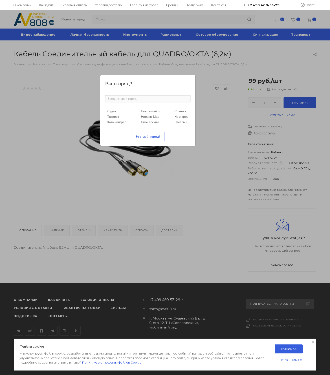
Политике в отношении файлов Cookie (111, 362)
